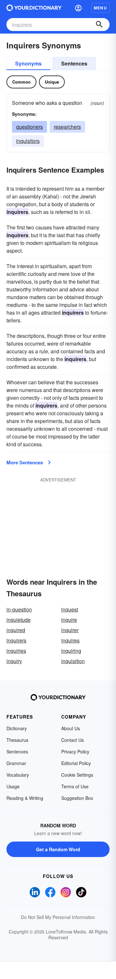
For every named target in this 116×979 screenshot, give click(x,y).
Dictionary (16, 728)
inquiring (71, 650)
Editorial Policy (76, 763)
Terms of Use (75, 786)
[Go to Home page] (34, 8)
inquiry (14, 661)
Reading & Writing (24, 798)
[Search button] (99, 24)
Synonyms (28, 63)
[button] (78, 8)
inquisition (73, 661)
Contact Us (72, 740)
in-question (19, 609)
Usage (13, 786)
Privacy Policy (75, 751)
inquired (15, 630)
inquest (69, 609)
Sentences (74, 63)
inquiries (16, 650)
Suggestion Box (77, 798)
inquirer (70, 630)
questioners (29, 126)
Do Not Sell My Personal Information (58, 917)
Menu (100, 8)
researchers (67, 126)
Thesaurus (17, 740)
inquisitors (28, 141)
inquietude (18, 619)
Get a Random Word (58, 849)
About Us (70, 728)
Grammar (16, 763)
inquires (70, 640)
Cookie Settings (77, 775)
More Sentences (24, 462)
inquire (69, 619)
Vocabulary (17, 775)
